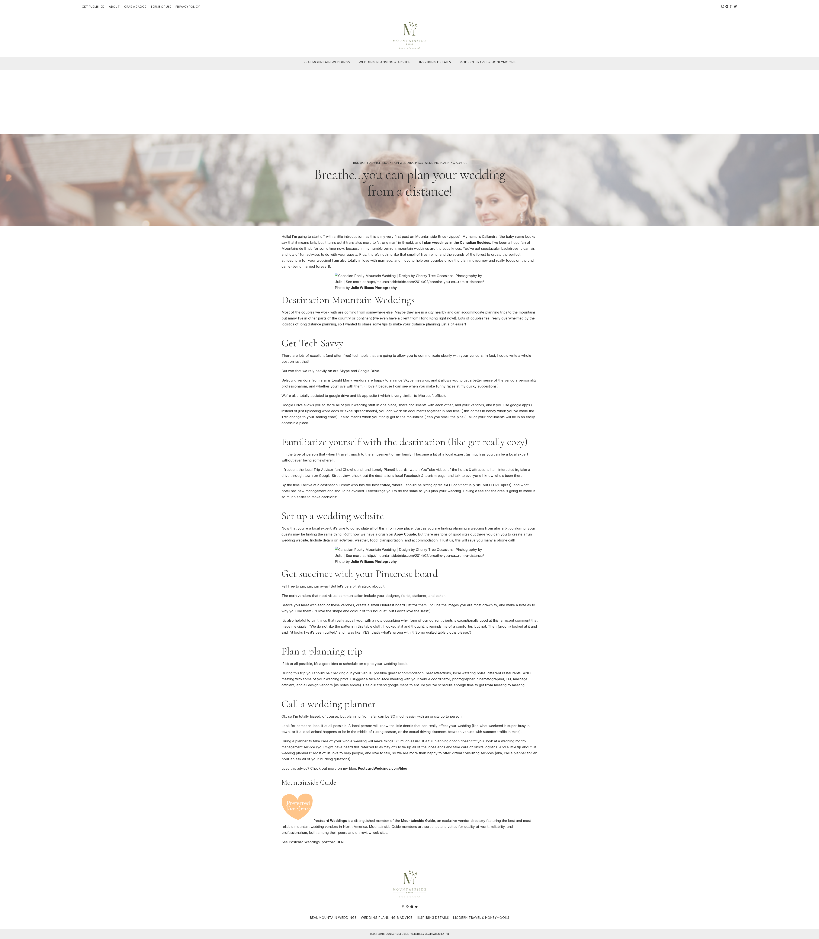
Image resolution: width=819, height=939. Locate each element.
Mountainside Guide (418, 821)
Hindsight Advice (366, 162)
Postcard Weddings (330, 821)
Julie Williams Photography (374, 288)
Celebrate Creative (437, 933)
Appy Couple (405, 534)
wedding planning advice (445, 162)
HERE (341, 842)
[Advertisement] (409, 102)
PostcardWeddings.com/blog (382, 768)
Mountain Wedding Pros (402, 162)
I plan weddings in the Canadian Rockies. (456, 242)
